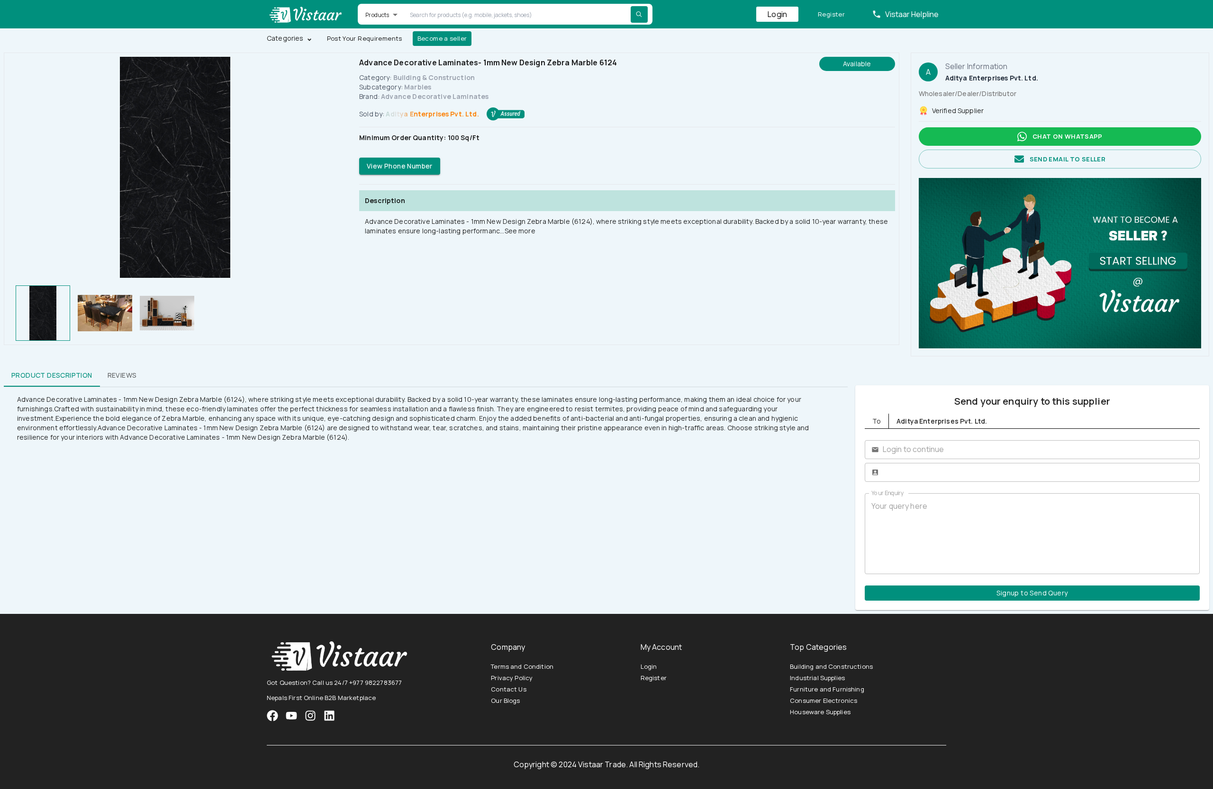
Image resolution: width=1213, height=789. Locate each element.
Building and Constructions (831, 666)
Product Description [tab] (51, 375)
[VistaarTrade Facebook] (272, 715)
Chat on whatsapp (1067, 136)
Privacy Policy (512, 678)
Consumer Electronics (823, 700)
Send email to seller (1067, 159)
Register (831, 14)
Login (777, 14)
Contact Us (508, 689)
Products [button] (377, 15)
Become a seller (442, 38)
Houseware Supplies (820, 712)
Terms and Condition (522, 666)
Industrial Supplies (817, 678)
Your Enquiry (887, 493)
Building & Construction (434, 77)
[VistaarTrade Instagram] (291, 715)
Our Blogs (505, 700)
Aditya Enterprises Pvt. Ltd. (432, 113)
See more (520, 230)
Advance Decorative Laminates (435, 96)
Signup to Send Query (1032, 592)
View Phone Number (400, 165)
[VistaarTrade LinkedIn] (329, 715)
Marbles (417, 86)
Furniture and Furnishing (827, 689)
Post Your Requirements (364, 38)
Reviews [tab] (122, 375)
